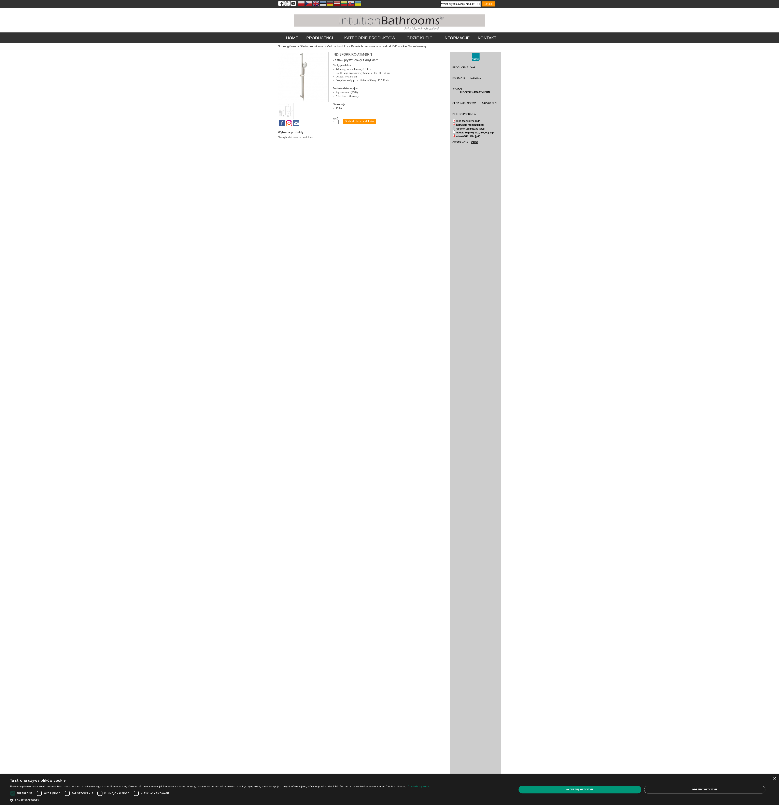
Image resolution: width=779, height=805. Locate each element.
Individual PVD (388, 46)
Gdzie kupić (419, 38)
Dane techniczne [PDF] (468, 121)
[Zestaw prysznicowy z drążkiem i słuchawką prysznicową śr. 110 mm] (303, 101)
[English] (315, 4)
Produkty (342, 46)
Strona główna (287, 46)
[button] (220, 800)
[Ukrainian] (358, 4)
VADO (474, 142)
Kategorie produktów (369, 38)
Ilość (335, 118)
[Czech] (308, 4)
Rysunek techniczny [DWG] (470, 128)
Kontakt (487, 38)
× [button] (774, 778)
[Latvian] (337, 4)
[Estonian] (323, 4)
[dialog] (389, 789)
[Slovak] (351, 4)
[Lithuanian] (344, 4)
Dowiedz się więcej (419, 786)
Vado (330, 46)
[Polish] (301, 4)
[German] (330, 4)
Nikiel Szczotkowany (413, 46)
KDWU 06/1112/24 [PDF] (468, 136)
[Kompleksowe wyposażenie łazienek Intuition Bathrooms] (389, 30)
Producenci (319, 38)
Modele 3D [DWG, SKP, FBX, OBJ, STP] (475, 132)
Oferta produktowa (312, 46)
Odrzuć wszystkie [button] (705, 789)
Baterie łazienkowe (363, 46)
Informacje (456, 38)
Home (292, 38)
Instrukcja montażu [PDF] (470, 124)
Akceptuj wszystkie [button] (580, 789)
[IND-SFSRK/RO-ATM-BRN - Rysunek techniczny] (286, 118)
